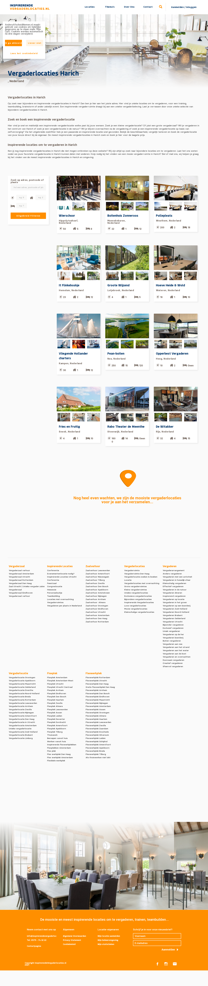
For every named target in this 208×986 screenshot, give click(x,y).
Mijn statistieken (106, 944)
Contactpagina (34, 946)
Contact (148, 6)
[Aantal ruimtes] (31, 198)
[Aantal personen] (12, 198)
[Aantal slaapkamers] (13, 206)
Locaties (90, 6)
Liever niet (34, 43)
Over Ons (129, 6)
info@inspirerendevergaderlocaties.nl (42, 936)
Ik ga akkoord (13, 43)
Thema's (110, 6)
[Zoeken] (161, 7)
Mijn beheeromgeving (108, 940)
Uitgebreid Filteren (28, 215)
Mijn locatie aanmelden (109, 936)
